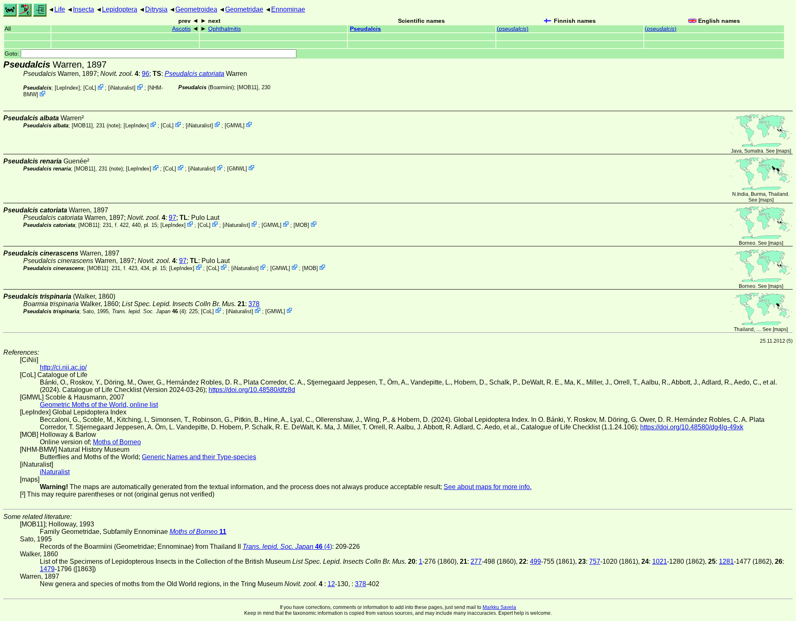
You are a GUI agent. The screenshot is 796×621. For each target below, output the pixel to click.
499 (535, 561)
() (513, 29)
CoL (90, 88)
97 (172, 217)
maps (783, 151)
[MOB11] (247, 87)
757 (594, 561)
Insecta (83, 9)
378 (254, 303)
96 (145, 73)
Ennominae (288, 9)
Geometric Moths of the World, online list (99, 404)
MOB (301, 225)
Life (59, 9)
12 (331, 583)
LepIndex (67, 88)
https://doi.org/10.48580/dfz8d (252, 389)
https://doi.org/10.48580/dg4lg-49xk (691, 427)
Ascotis (181, 29)
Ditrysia (156, 9)
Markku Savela (499, 607)
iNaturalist (122, 88)
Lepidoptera (119, 9)
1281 (726, 561)
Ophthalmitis (224, 29)
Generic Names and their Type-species (199, 456)
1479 (47, 568)
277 (476, 561)
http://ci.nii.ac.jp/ (63, 367)
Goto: (13, 54)
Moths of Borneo (117, 442)
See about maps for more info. (487, 486)
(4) (149, 311)
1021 (659, 561)
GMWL (234, 125)
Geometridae (244, 9)
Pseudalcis (365, 29)
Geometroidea (196, 9)
